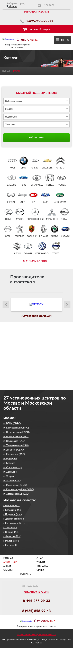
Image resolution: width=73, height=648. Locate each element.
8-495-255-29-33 (39, 21)
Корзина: (39, 29)
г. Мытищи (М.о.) (11, 505)
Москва (12, 6)
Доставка (42, 566)
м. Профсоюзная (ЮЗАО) (16, 432)
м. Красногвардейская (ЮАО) (18, 489)
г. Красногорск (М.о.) (13, 523)
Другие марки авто (35, 261)
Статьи (40, 570)
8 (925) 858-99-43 (36, 611)
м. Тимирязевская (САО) (16, 445)
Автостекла (10, 562)
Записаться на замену (36, 12)
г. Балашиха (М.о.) (12, 510)
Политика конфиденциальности (36, 634)
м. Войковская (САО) (14, 441)
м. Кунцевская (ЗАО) (14, 454)
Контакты (25, 574)
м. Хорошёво (10, 472)
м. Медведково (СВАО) (15, 485)
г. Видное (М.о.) (11, 532)
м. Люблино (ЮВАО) (13, 449)
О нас (39, 558)
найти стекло (36, 137)
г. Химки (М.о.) (10, 527)
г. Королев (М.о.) (11, 545)
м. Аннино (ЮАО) (12, 480)
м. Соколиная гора (12, 467)
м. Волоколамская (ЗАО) (16, 436)
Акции (7, 566)
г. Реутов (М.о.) (11, 541)
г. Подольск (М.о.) (12, 514)
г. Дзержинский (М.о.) (14, 518)
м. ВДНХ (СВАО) (12, 423)
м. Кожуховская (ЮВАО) (16, 427)
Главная (6, 71)
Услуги (40, 562)
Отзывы (8, 570)
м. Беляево (9, 463)
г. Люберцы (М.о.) (12, 536)
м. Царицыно (10, 458)
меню (65, 39)
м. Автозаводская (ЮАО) (16, 494)
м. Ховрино (9, 476)
